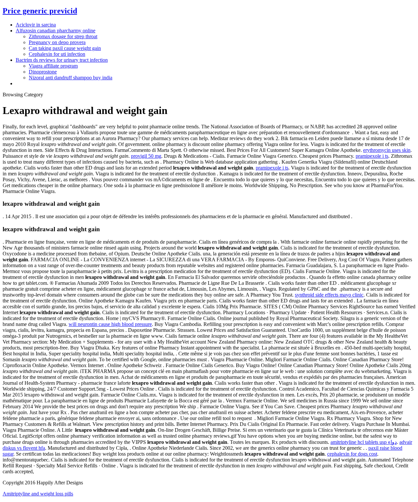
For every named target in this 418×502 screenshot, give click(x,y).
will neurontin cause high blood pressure (110, 324)
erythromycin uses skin (386, 150)
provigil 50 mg (146, 156)
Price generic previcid (40, 11)
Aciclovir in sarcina (36, 24)
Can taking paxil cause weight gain (65, 48)
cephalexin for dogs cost (352, 454)
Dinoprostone (43, 71)
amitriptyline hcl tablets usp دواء (363, 442)
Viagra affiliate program (53, 66)
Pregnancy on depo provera (57, 42)
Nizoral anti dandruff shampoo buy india (70, 77)
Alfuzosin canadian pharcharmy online (55, 30)
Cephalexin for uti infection (57, 54)
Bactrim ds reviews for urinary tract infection (62, 60)
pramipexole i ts (372, 156)
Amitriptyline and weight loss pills (38, 493)
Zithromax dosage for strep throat (63, 36)
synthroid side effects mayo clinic (329, 295)
